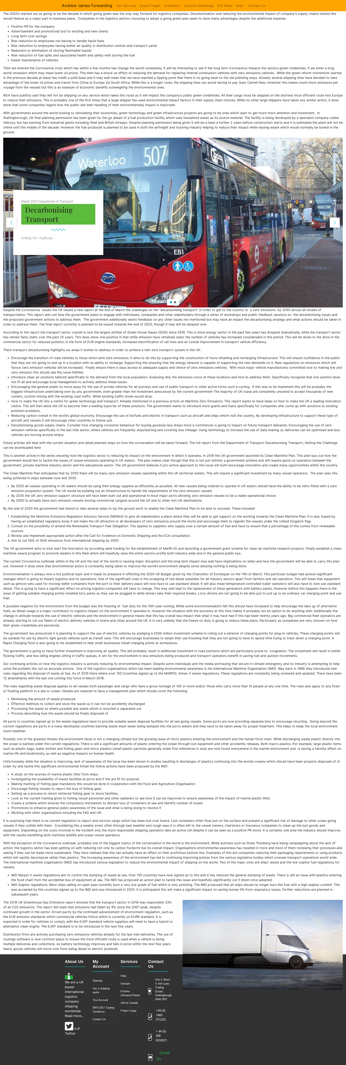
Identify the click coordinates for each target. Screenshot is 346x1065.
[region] (173, 222)
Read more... (74, 1016)
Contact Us (257, 6)
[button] (11, 223)
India (123, 975)
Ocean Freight (150, 6)
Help (239, 6)
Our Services (126, 6)
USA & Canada (129, 1002)
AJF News (224, 6)
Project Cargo (128, 1010)
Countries (171, 6)
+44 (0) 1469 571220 (161, 1015)
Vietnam (125, 983)
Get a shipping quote (101, 990)
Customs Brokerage (199, 6)
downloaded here (27, 448)
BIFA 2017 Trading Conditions (103, 1009)
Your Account (100, 1000)
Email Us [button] (162, 1056)
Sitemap (97, 980)
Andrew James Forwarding (87, 5)
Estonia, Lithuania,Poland (130, 993)
